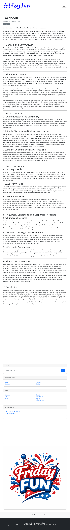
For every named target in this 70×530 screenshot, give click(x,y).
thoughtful (6, 24)
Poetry (38, 384)
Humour (38, 382)
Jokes (6, 382)
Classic (38, 395)
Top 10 (38, 399)
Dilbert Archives (10, 413)
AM (6, 397)
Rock (6, 399)
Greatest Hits (40, 401)
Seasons (7, 395)
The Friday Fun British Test (13, 411)
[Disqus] (35, 334)
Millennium (39, 397)
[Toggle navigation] (64, 6)
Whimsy (7, 384)
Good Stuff (37, 523)
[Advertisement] (35, 431)
